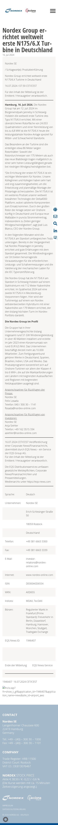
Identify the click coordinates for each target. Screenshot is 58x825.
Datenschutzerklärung (14, 809)
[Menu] (53, 11)
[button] (5, 819)
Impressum (7, 805)
